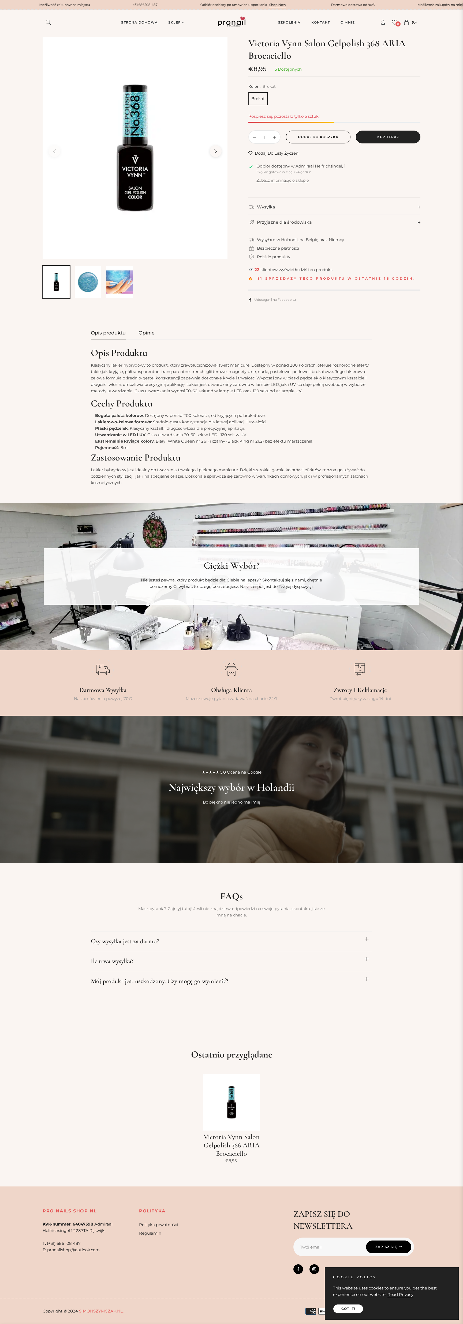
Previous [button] (54, 151)
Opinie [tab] (147, 333)
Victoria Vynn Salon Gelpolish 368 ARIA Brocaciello (232, 1145)
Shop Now (201, 5)
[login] (383, 22)
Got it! (348, 1309)
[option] (135, 148)
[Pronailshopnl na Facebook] (298, 1269)
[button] (48, 22)
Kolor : (262, 86)
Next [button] (216, 151)
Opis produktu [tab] (108, 333)
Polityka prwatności (158, 1224)
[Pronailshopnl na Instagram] (314, 1269)
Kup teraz (388, 137)
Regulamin (150, 1233)
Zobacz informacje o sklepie (282, 180)
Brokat (258, 98)
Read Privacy (400, 1294)
